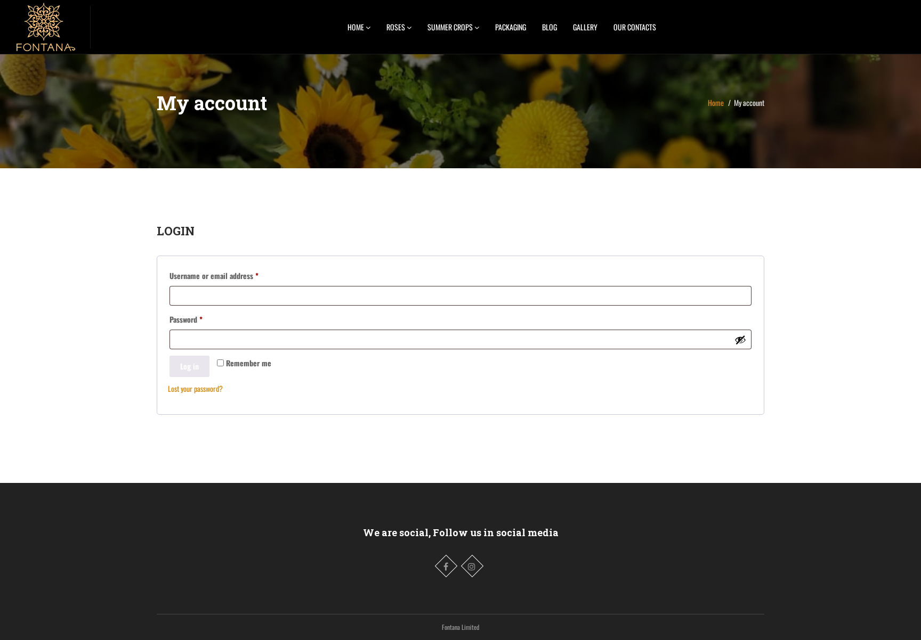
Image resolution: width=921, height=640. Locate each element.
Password (199, 319)
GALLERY (585, 26)
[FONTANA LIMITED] (45, 24)
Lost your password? (195, 388)
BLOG (549, 26)
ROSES (396, 26)
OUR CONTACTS (634, 26)
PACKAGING (510, 26)
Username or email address (227, 275)
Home (716, 102)
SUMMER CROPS (450, 26)
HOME (357, 26)
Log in (189, 366)
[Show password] (740, 340)
